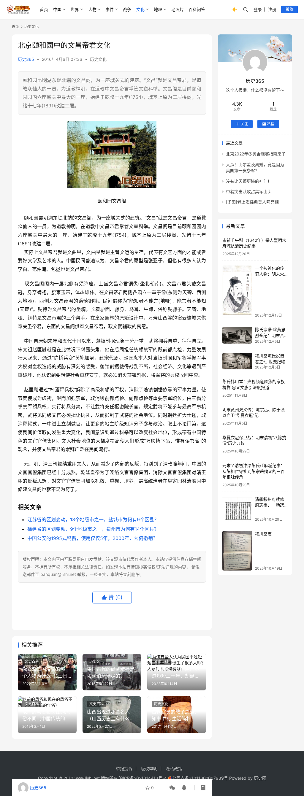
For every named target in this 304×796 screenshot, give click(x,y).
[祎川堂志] (237, 550)
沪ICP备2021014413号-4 (143, 778)
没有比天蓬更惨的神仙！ (249, 181)
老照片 (177, 9)
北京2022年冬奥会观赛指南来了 (256, 153)
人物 (92, 9)
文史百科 (32, 661)
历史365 (26, 59)
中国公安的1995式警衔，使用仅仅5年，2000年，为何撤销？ (92, 538)
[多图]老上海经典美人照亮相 (252, 201)
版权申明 (149, 768)
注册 (272, 9)
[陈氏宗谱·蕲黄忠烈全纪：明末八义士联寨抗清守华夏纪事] (237, 335)
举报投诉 (124, 768)
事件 (109, 9)
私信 (270, 124)
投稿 (289, 9)
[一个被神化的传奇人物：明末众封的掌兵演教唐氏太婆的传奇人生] (237, 291)
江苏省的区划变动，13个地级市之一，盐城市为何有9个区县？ (93, 519)
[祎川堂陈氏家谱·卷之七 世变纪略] (237, 361)
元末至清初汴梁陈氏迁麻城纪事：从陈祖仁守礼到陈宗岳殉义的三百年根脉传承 (253, 471)
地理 (158, 9)
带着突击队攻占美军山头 (249, 191)
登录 (258, 9)
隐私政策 (174, 768)
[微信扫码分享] (172, 787)
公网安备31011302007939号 (200, 778)
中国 (57, 9)
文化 (140, 9)
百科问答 (197, 9)
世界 (75, 9)
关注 (244, 124)
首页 (44, 9)
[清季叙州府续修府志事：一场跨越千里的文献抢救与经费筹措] (237, 509)
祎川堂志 (263, 533)
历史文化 (98, 59)
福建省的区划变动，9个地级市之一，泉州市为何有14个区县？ (93, 529)
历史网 (260, 778)
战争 (127, 9)
